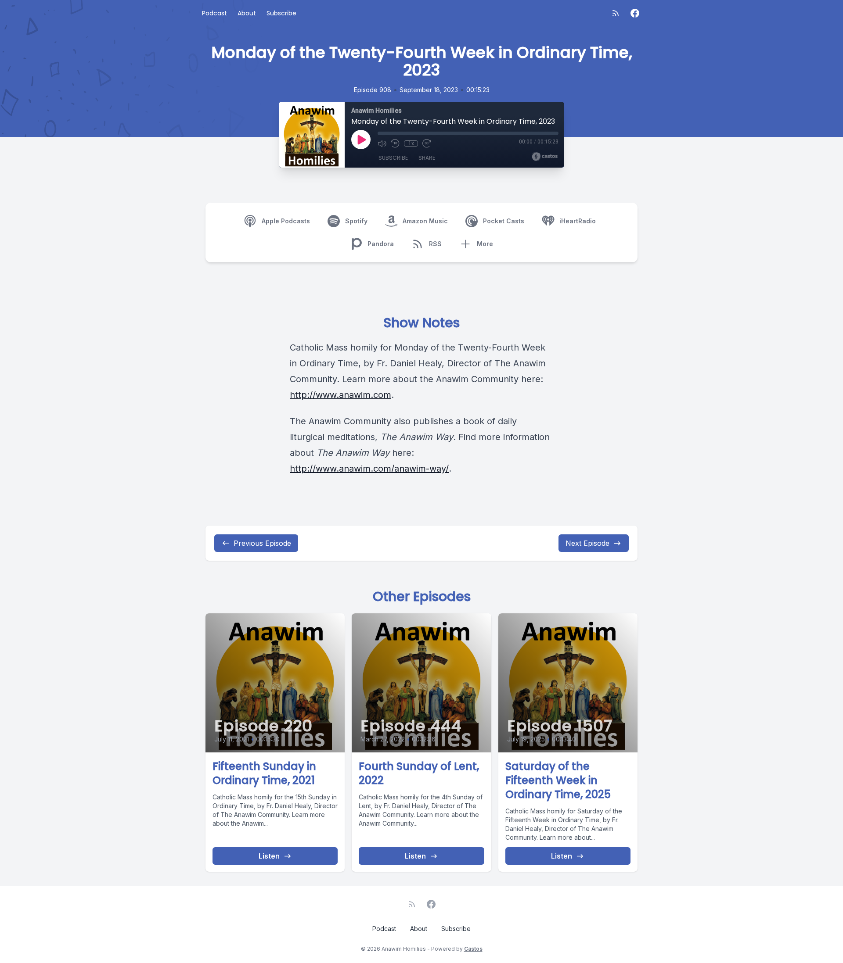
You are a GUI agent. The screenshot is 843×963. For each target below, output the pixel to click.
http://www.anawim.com (340, 395)
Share (426, 157)
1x (411, 143)
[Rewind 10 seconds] (395, 143)
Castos (473, 948)
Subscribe (281, 13)
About (247, 13)
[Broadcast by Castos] (545, 156)
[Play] (361, 139)
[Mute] (382, 143)
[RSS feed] (615, 13)
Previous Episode (262, 543)
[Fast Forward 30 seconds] (426, 143)
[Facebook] (635, 13)
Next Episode (587, 543)
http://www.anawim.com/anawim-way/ (369, 468)
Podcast (214, 13)
